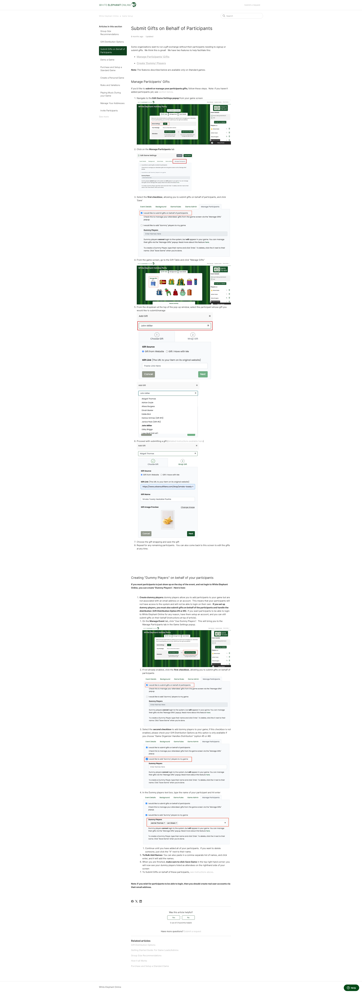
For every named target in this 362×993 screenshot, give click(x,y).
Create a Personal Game (112, 77)
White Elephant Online (109, 16)
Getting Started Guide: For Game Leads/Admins (154, 950)
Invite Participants (109, 110)
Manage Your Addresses (112, 103)
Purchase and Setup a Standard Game (111, 69)
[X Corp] (136, 901)
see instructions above (201, 872)
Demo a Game (107, 59)
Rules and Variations (110, 85)
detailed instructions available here (185, 441)
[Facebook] (132, 901)
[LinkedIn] (140, 901)
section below (166, 92)
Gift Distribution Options (112, 41)
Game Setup (127, 16)
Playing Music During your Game (110, 94)
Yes (173, 917)
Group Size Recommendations (109, 33)
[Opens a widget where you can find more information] (351, 988)
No (188, 917)
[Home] (117, 6)
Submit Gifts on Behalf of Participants (112, 51)
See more (104, 116)
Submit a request (252, 5)
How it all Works (139, 960)
